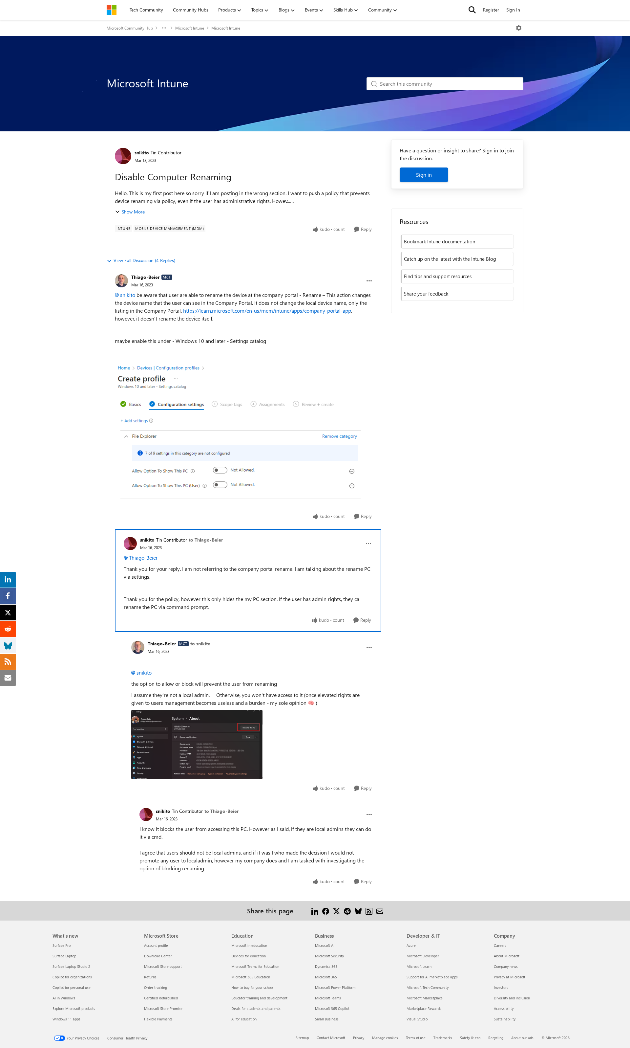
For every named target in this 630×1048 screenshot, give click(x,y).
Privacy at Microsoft (509, 976)
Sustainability (504, 1018)
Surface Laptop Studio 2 (71, 966)
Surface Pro (61, 945)
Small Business (327, 1018)
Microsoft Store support (163, 966)
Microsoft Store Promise (163, 1008)
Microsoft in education (249, 945)
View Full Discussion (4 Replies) (144, 260)
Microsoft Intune (189, 28)
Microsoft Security (329, 955)
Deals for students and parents (256, 1008)
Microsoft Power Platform (335, 987)
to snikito (200, 643)
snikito (142, 152)
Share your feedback (426, 293)
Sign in (424, 174)
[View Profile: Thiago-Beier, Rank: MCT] (121, 280)
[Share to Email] (379, 910)
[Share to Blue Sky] (358, 910)
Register (491, 10)
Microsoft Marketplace (425, 997)
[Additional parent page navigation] (164, 28)
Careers (500, 945)
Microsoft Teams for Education (255, 966)
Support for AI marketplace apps (432, 976)
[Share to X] (336, 910)
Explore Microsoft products (73, 1008)
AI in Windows (63, 997)
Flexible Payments (158, 1018)
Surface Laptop (64, 955)
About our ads (522, 1037)
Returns (150, 976)
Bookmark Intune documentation (439, 241)
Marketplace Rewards (424, 1008)
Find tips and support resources (438, 276)
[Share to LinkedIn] (314, 910)
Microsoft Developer (423, 955)
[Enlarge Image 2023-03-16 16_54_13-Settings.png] (196, 744)
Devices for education (248, 955)
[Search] (472, 10)
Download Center (158, 955)
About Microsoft (506, 955)
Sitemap (302, 1037)
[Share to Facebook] (325, 910)
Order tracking (155, 987)
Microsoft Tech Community (428, 987)
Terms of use (416, 1037)
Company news (506, 966)
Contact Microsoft (331, 1037)
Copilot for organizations (72, 976)
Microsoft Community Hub (130, 28)
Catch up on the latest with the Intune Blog (450, 259)
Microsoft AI (324, 945)
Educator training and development (259, 997)
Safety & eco (470, 1037)
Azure (411, 945)
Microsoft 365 (326, 976)
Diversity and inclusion (512, 997)
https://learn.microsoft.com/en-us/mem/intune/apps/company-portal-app (267, 310)
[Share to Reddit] (347, 910)
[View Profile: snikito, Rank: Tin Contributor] (123, 156)
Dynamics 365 (326, 966)
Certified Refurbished (161, 997)
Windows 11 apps (66, 1018)
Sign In (513, 10)
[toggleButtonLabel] (518, 28)
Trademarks (442, 1037)
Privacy (358, 1037)
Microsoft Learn (419, 966)
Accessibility (504, 1008)
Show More (133, 212)
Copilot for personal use (71, 987)
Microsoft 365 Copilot (332, 1008)
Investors (501, 987)
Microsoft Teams (328, 997)
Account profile (156, 945)
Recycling (495, 1037)
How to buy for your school (252, 987)
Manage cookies (385, 1037)
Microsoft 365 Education (250, 976)
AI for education (244, 1018)
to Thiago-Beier (206, 540)
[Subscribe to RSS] (369, 910)
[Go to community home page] (111, 10)
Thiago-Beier (145, 277)
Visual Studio (417, 1018)
